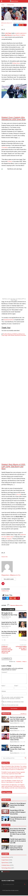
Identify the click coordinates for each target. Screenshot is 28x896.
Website (3, 691)
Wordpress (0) (12, 661)
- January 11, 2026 (4, 637)
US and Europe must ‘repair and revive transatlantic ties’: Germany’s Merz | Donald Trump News (17, 748)
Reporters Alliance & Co (7, 23)
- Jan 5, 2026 (22, 730)
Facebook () (19, 661)
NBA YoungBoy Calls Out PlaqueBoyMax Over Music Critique (9, 614)
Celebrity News (5, 590)
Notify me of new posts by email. (10, 705)
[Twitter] (17, 25)
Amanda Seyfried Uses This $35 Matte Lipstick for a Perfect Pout (9, 623)
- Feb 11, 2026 (22, 741)
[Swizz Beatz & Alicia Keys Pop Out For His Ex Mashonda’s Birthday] (23, 634)
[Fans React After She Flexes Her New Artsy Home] (5, 729)
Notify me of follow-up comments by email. (12, 701)
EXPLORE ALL (23, 713)
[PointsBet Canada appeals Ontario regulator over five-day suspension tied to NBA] (5, 840)
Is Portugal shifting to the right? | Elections (21, 648)
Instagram (9, 538)
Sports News (4, 862)
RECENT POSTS (6, 825)
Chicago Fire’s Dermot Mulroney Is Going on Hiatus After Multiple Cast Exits (18, 805)
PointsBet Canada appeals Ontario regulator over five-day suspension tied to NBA (18, 841)
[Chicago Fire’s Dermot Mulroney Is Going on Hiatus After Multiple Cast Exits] (5, 805)
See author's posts (9, 579)
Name (3, 685)
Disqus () (24, 661)
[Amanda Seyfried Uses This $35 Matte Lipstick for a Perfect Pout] (23, 624)
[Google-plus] (20, 25)
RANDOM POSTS (6, 800)
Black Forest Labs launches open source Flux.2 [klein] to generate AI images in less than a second (18, 719)
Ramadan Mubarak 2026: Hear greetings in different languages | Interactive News (18, 812)
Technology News (6, 868)
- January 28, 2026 (4, 627)
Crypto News (4, 860)
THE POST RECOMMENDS (8, 609)
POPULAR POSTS (6, 714)
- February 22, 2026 (5, 618)
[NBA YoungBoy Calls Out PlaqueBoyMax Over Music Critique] (23, 615)
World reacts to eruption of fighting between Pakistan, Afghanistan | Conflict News (16, 847)
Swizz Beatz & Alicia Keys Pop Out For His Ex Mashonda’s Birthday (9, 632)
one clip (19, 494)
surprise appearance (21, 33)
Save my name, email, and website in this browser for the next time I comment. (12, 698)
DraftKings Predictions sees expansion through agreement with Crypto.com (6, 649)
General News (5, 857)
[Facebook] (14, 25)
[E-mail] (22, 25)
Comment (4, 672)
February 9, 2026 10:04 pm (19, 23)
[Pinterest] (25, 25)
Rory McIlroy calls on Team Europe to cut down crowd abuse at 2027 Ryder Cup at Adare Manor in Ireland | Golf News (18, 737)
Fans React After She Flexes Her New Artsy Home (17, 727)
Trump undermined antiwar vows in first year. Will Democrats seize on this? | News (18, 819)
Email (16, 685)
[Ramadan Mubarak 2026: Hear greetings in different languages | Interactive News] (5, 811)
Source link (4, 556)
